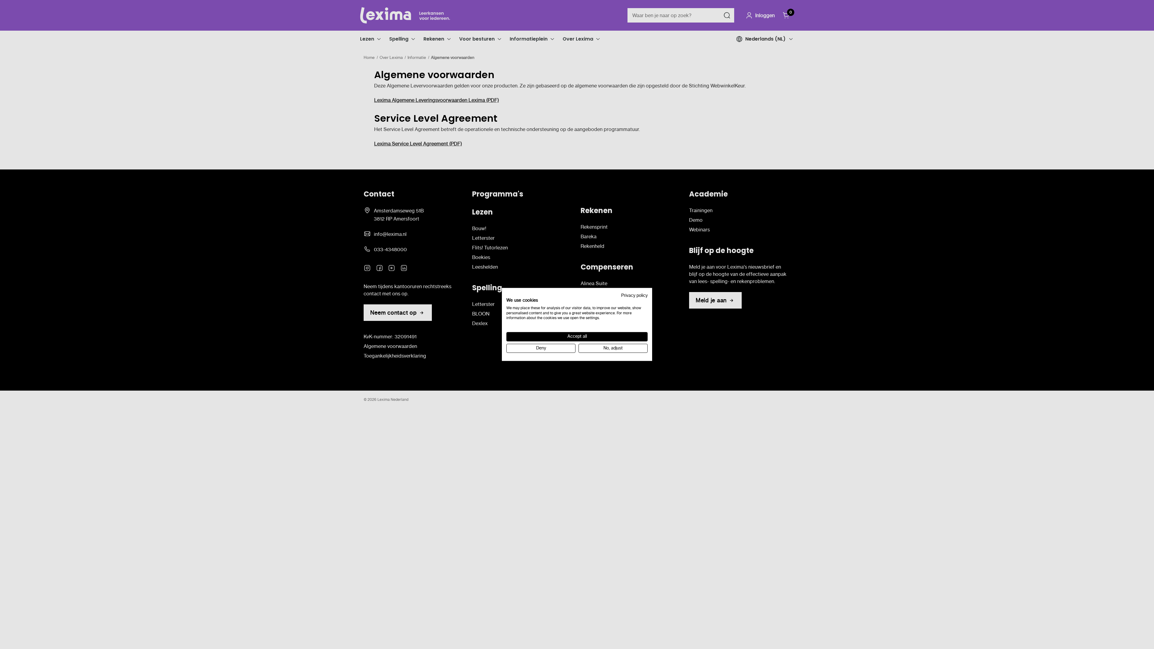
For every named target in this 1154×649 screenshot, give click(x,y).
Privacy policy (634, 295)
